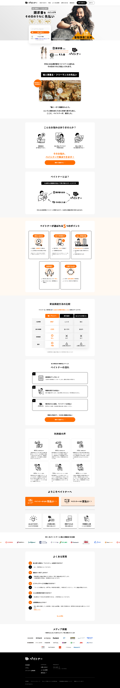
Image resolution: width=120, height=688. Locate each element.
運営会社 (72, 2)
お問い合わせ (64, 2)
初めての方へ (43, 2)
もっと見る (60, 616)
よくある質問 (55, 2)
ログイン (91, 2)
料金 (49, 2)
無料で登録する (81, 2)
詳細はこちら (37, 609)
